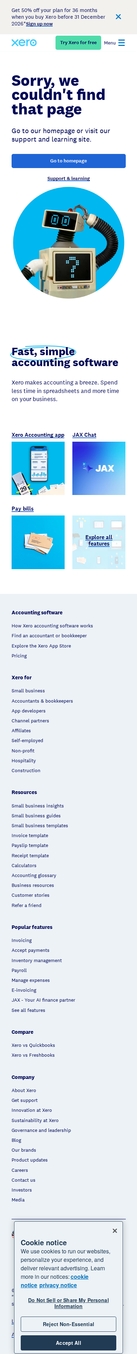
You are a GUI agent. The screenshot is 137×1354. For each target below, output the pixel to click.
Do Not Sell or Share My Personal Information (68, 1303)
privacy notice (58, 1285)
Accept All (68, 1342)
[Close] (115, 1231)
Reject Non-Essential (68, 1324)
